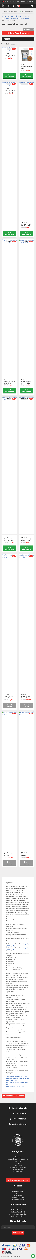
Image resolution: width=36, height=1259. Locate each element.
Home (4, 16)
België (6, 2)
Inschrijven (18, 1232)
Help (18, 1163)
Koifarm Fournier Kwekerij (18, 1214)
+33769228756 (19, 1119)
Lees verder (9, 705)
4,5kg (9, 946)
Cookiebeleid (18, 1172)
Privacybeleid (18, 1169)
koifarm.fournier (19, 1124)
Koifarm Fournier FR (18, 1212)
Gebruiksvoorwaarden (18, 1167)
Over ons (16, 2)
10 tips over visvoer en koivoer (17, 1076)
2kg (28, 944)
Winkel (10, 16)
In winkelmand (9, 76)
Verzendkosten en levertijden (18, 1159)
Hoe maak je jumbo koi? (15, 1086)
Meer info (30, 29)
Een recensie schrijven (19, 1180)
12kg (13, 946)
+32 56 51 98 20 (19, 1113)
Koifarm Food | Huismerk (20, 18)
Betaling (18, 1157)
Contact (30, 2)
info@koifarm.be (20, 1108)
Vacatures (18, 1165)
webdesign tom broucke (13, 1256)
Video (24, 2)
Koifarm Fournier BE (18, 1210)
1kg (25, 944)
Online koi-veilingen (18, 1216)
